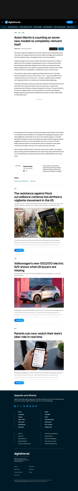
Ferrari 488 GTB (19, 137)
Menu (2, 22)
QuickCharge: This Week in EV (21, 181)
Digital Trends (10, 24)
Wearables (47, 414)
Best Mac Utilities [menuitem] (38, 27)
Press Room (31, 469)
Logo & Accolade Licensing (24, 443)
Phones (20, 412)
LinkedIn (33, 406)
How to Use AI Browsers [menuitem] (60, 27)
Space (46, 417)
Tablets (46, 412)
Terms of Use (17, 474)
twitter (26, 170)
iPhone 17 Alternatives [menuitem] (72, 27)
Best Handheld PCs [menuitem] (47, 27)
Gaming (20, 417)
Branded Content (49, 436)
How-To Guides (48, 424)
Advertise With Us (22, 438)
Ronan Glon (17, 48)
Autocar (61, 139)
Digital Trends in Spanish (50, 441)
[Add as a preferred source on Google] (53, 49)
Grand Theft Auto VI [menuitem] (13, 27)
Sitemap (30, 472)
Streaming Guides (49, 419)
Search (75, 22)
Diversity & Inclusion (18, 472)
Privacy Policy (31, 466)
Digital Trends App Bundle (51, 443)
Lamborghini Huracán (51, 134)
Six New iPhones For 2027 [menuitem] (26, 27)
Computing (21, 414)
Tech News (32, 181)
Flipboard (36, 406)
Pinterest (30, 406)
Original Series (48, 427)
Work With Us (17, 469)
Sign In (69, 22)
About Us (20, 433)
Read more (19, 250)
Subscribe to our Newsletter (51, 433)
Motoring (53, 80)
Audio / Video (21, 419)
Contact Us (20, 436)
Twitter (21, 406)
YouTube (24, 406)
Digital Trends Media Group (22, 481)
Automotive (21, 427)
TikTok (27, 406)
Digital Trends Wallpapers (50, 438)
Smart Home (21, 422)
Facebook (15, 406)
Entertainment (21, 424)
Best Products (48, 422)
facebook (24, 170)
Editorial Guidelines (22, 441)
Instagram (18, 406)
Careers (15, 466)
